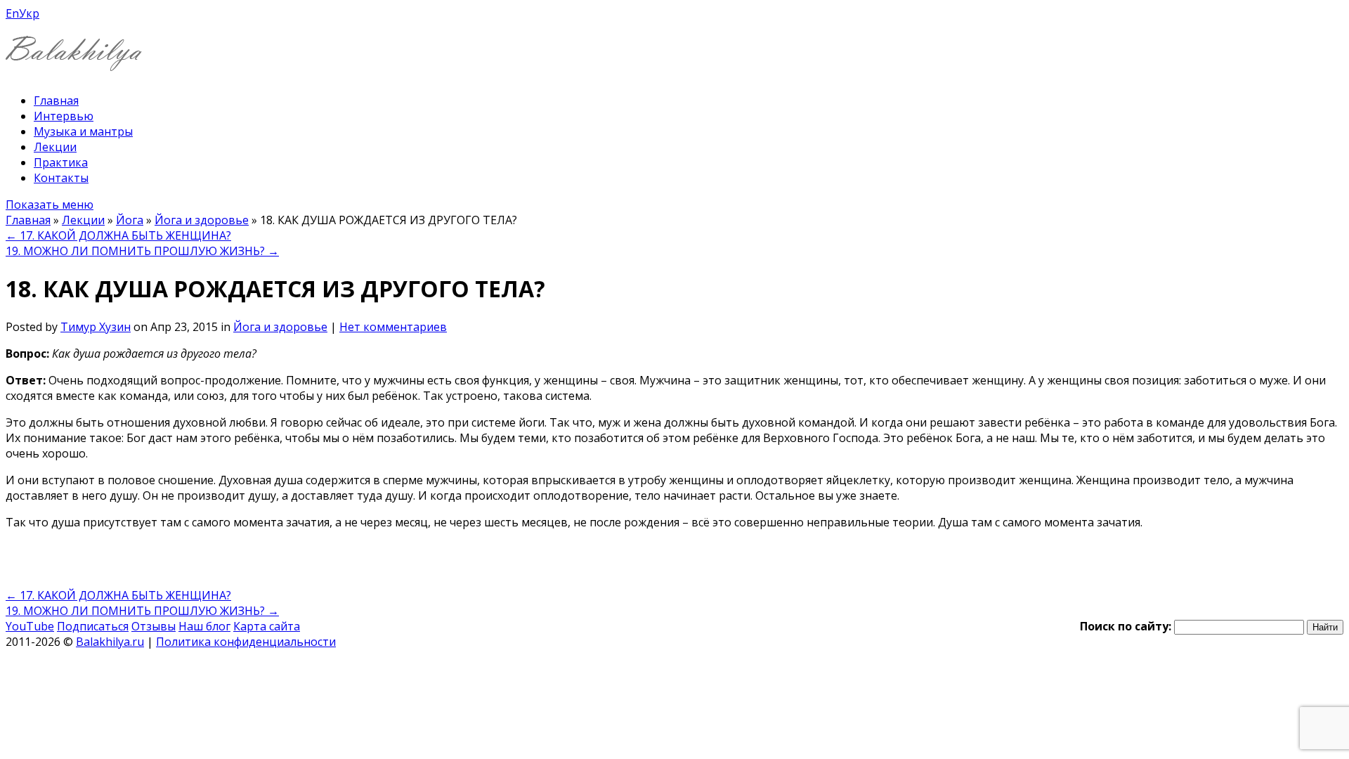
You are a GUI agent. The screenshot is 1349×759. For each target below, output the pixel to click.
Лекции (55, 147)
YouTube (30, 626)
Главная (56, 100)
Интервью (63, 116)
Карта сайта (266, 626)
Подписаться (93, 626)
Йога (129, 220)
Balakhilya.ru (110, 641)
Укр (29, 13)
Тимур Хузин (95, 327)
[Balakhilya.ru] (74, 62)
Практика (61, 162)
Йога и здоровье (202, 220)
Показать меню (49, 204)
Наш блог (204, 626)
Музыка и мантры (83, 131)
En (12, 13)
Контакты (61, 178)
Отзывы (153, 626)
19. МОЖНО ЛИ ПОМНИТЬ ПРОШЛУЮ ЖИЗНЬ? (142, 251)
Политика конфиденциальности (246, 641)
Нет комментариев (393, 327)
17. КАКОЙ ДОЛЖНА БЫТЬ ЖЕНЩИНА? (118, 235)
